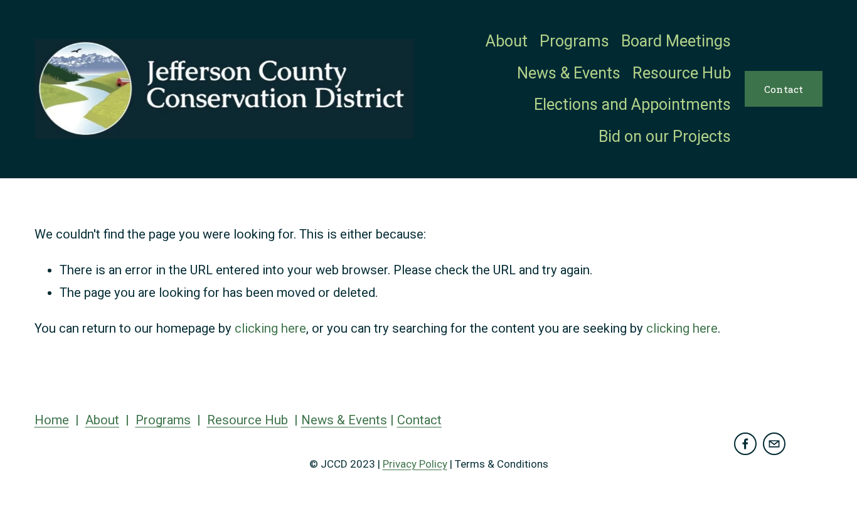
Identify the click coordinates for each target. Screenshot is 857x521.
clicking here (270, 328)
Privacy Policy (415, 464)
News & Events (568, 73)
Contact (784, 89)
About (507, 41)
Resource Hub (681, 73)
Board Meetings (676, 41)
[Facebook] (745, 443)
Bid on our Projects (665, 136)
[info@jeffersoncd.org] (774, 443)
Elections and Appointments (632, 104)
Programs (574, 41)
